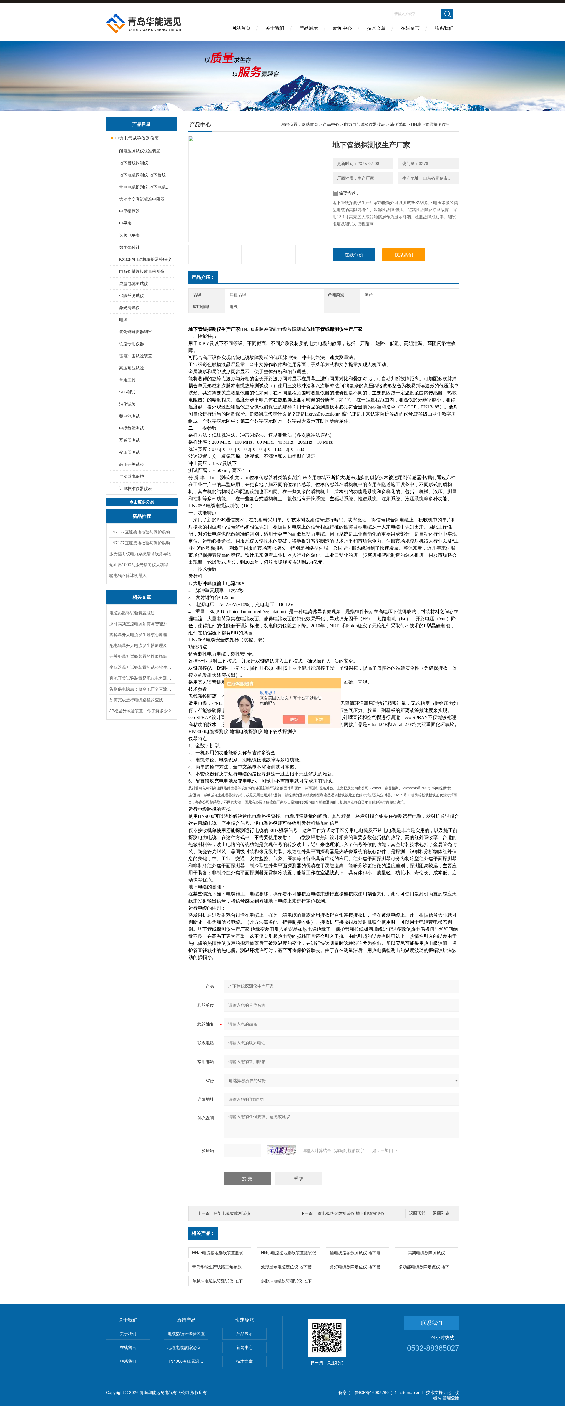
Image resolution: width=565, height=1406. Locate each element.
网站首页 (241, 28)
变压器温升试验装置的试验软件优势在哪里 (141, 667)
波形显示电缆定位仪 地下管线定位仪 (290, 1267)
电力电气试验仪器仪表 (137, 138)
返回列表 (441, 1213)
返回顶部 (417, 1213)
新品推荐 (141, 516)
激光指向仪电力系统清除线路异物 (140, 553)
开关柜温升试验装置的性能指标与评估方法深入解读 (141, 656)
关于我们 (274, 28)
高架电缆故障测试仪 (231, 1213)
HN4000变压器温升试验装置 (187, 1361)
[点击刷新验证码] (281, 1150)
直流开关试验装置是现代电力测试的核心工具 (141, 678)
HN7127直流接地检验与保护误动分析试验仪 (141, 532)
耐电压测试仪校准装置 (139, 151)
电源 (123, 319)
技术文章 (376, 28)
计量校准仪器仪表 (135, 488)
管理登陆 (451, 1397)
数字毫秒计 (129, 247)
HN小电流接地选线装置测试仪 (288, 1252)
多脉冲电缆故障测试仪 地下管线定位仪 (290, 1281)
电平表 (125, 223)
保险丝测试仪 (131, 295)
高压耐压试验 (131, 368)
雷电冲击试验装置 (135, 355)
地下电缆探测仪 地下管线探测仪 (146, 175)
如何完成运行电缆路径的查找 (136, 700)
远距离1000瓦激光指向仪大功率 (138, 564)
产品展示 (308, 28)
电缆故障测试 (131, 428)
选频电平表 (129, 235)
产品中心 (331, 124)
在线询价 (354, 254)
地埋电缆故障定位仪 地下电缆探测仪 (187, 1347)
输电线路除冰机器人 (128, 575)
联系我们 (444, 28)
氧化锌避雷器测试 (135, 331)
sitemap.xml (411, 1392)
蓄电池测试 (129, 416)
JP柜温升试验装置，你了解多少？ (140, 710)
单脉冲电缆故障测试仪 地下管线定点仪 (221, 1281)
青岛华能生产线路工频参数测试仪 (221, 1267)
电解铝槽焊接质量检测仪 (141, 271)
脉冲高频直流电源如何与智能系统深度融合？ (141, 623)
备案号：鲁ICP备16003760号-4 (367, 1392)
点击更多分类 (141, 502)
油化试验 (127, 404)
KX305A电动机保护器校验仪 (145, 259)
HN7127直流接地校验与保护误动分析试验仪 (141, 543)
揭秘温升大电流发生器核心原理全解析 (141, 634)
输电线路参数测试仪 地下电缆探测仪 (351, 1213)
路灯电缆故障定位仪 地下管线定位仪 (359, 1267)
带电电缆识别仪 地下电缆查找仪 (146, 187)
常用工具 (127, 380)
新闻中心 (342, 28)
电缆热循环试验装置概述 (132, 613)
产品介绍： (203, 277)
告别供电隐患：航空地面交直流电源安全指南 (141, 689)
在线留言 (410, 28)
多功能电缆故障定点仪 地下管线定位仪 (428, 1267)
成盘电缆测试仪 (133, 283)
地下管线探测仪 (133, 163)
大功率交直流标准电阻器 (141, 199)
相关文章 (141, 597)
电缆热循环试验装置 (186, 1333)
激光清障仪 (129, 307)
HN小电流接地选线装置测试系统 (221, 1252)
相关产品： (203, 1233)
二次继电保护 (131, 476)
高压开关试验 (131, 464)
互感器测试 (129, 440)
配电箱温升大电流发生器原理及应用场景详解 (141, 645)
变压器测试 (129, 452)
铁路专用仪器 (131, 343)
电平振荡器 (129, 211)
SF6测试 (127, 392)
